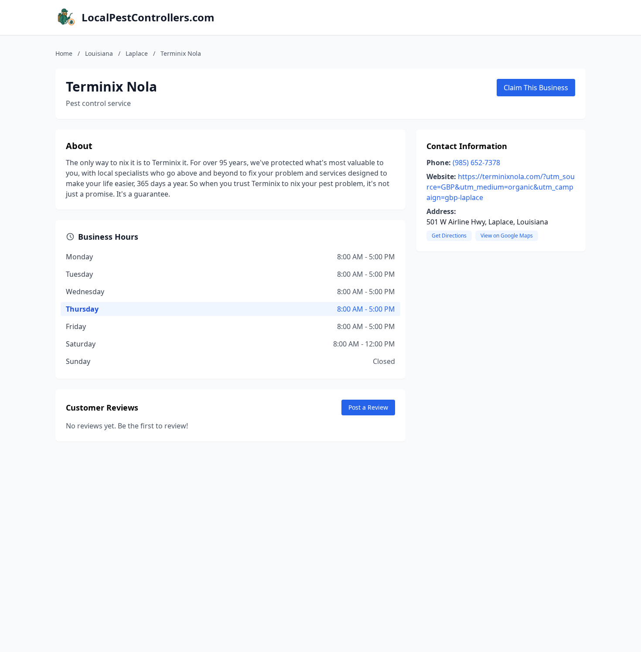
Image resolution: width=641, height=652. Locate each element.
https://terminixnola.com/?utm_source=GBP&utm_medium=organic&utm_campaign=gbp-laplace (500, 187)
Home (63, 53)
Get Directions (449, 235)
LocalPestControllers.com (148, 17)
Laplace (137, 53)
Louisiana (99, 53)
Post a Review (368, 407)
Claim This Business (536, 87)
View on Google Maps (507, 235)
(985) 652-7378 (476, 162)
